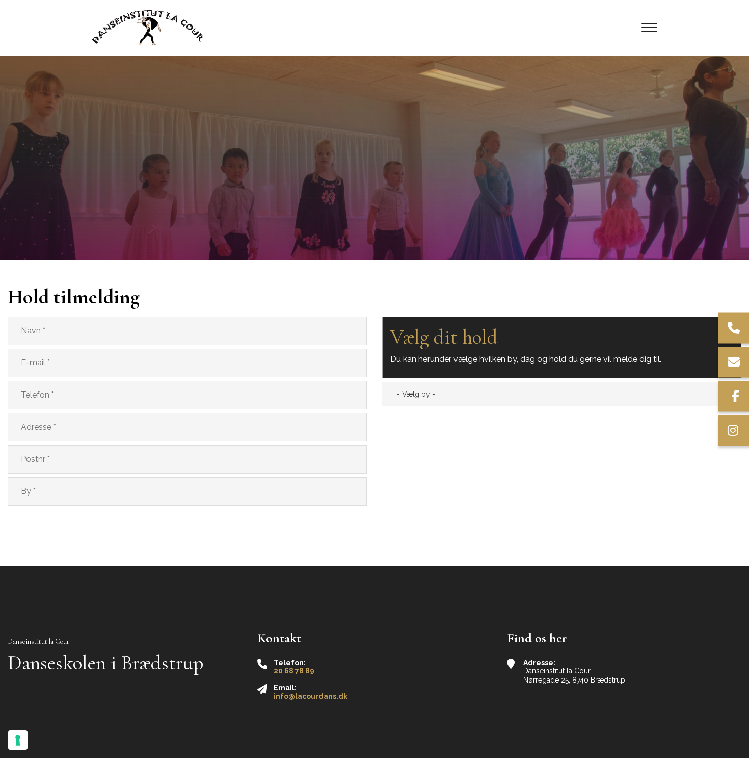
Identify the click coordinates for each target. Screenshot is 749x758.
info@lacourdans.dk (310, 696)
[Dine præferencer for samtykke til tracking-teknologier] (18, 740)
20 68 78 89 (294, 671)
